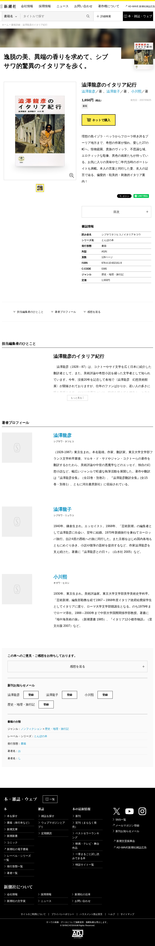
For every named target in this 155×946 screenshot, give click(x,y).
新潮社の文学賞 (16, 900)
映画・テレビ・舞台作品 (85, 845)
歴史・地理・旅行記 (57, 728)
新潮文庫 (12, 829)
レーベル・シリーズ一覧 (17, 857)
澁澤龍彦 (88, 91)
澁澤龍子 (113, 91)
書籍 (23, 743)
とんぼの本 (40, 736)
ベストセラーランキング (85, 835)
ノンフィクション (31, 728)
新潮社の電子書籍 (17, 849)
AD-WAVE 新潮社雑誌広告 (141, 6)
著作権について (108, 6)
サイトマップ (127, 914)
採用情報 (45, 6)
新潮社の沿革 (83, 894)
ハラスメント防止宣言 (91, 914)
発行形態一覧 (15, 866)
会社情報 (27, 6)
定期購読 (46, 833)
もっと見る (76, 398)
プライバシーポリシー (62, 914)
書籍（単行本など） (19, 822)
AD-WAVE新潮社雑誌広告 (131, 847)
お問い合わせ (83, 6)
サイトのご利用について (33, 914)
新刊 (78, 816)
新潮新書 (12, 835)
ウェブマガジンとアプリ (51, 824)
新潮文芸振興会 (125, 841)
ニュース (63, 6)
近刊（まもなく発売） (84, 824)
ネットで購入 (101, 120)
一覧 (52, 799)
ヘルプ (111, 914)
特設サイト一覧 (84, 864)
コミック (12, 842)
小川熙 (136, 91)
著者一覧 (12, 872)
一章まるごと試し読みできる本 (85, 856)
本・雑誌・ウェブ (140, 16)
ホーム (5, 24)
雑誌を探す (47, 816)
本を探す (12, 816)
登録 (31, 694)
